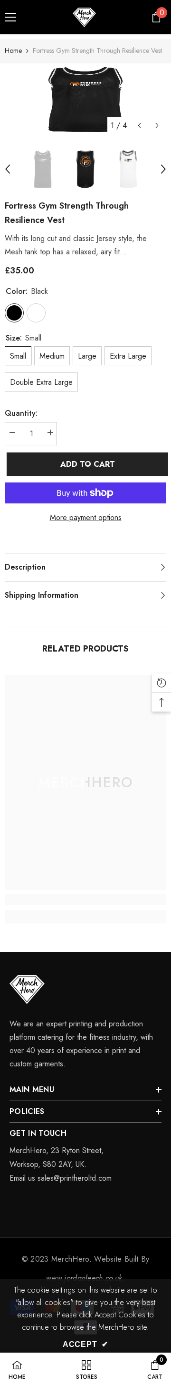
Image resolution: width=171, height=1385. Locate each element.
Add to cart (86, 464)
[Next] (157, 125)
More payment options (86, 517)
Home (13, 50)
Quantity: (21, 413)
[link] (85, 899)
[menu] (10, 17)
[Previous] (139, 125)
